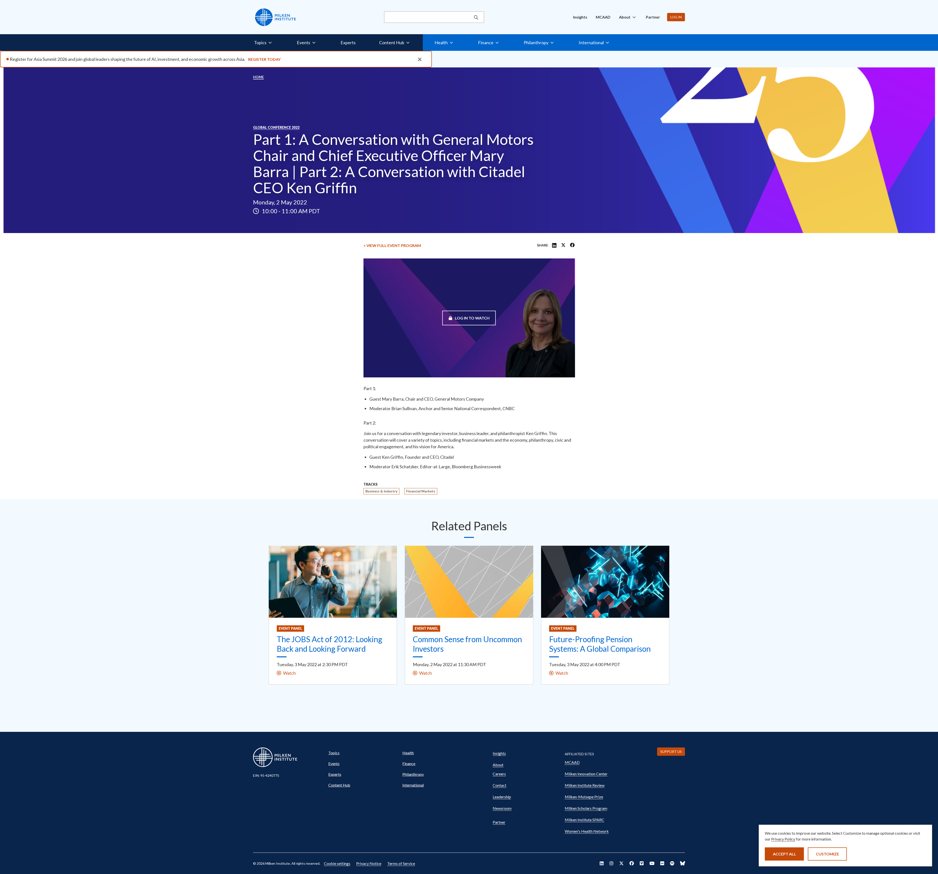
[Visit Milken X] (621, 863)
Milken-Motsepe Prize (584, 796)
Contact (499, 785)
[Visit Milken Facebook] (631, 863)
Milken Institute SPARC (584, 819)
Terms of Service (401, 863)
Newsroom (502, 808)
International (413, 785)
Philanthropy (413, 774)
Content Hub (339, 785)
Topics (334, 752)
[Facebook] (572, 245)
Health (408, 752)
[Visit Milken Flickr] (662, 863)
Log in (676, 17)
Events (334, 763)
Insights (580, 17)
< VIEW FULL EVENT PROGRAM (392, 245)
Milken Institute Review (585, 785)
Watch (289, 673)
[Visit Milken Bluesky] (682, 863)
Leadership (502, 796)
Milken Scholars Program (586, 808)
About (498, 764)
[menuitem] (580, 17)
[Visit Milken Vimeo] (642, 863)
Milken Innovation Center (586, 773)
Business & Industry (381, 491)
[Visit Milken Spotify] (672, 863)
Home (258, 77)
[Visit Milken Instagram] (611, 863)
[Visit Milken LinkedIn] (602, 863)
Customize (827, 854)
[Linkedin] (554, 245)
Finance (408, 763)
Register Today (264, 59)
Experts (348, 42)
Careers (499, 773)
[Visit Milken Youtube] (652, 863)
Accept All (784, 854)
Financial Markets (420, 491)
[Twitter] (563, 245)
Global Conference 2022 (276, 127)
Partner (653, 17)
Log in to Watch (472, 317)
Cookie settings (337, 863)
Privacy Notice (368, 863)
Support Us (671, 751)
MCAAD (603, 17)
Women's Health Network (587, 831)
